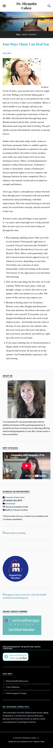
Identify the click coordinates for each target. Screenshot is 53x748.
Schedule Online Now (15, 497)
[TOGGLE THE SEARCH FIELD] (48, 5)
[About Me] (26, 399)
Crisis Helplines (13, 687)
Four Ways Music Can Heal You (26, 44)
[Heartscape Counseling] (26, 532)
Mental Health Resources (17, 681)
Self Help (7, 53)
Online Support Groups (16, 693)
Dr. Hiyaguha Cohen (26, 5)
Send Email (10, 503)
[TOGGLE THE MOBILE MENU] (4, 5)
